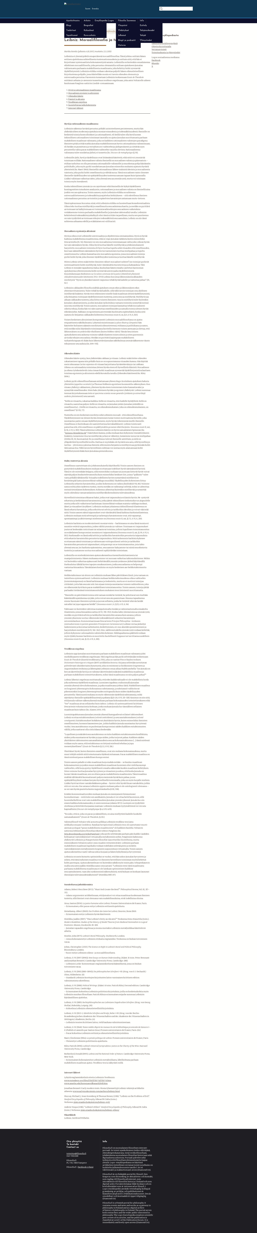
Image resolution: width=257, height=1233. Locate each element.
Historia (122, 45)
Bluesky (155, 63)
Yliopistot (122, 25)
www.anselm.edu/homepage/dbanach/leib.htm (86, 1083)
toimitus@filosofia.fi (76, 1153)
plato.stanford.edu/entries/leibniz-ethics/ (100, 1110)
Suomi (87, 9)
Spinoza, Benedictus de (75, 433)
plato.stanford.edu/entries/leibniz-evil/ (91, 1102)
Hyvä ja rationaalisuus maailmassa (84, 90)
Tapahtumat (72, 35)
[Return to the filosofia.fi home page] (72, 4)
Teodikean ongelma (77, 102)
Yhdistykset (123, 30)
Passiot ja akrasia (76, 99)
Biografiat (88, 25)
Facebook (156, 60)
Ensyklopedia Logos (104, 21)
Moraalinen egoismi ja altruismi (83, 93)
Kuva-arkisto (90, 35)
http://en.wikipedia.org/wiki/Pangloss (81, 834)
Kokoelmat (89, 30)
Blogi (68, 25)
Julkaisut (122, 35)
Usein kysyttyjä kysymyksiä (164, 43)
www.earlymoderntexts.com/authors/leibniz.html (96, 1091)
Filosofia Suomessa (127, 21)
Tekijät (143, 35)
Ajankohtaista (73, 21)
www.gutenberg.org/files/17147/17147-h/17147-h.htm (87, 1080)
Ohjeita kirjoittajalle (161, 46)
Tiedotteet (71, 30)
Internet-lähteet (75, 108)
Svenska (95, 9)
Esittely (143, 25)
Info (142, 21)
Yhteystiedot (146, 40)
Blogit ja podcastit (127, 40)
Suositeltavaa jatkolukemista (82, 105)
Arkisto (87, 21)
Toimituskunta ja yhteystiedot (166, 52)
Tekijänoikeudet (147, 30)
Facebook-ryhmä (85, 1167)
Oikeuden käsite (75, 96)
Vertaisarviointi (159, 49)
